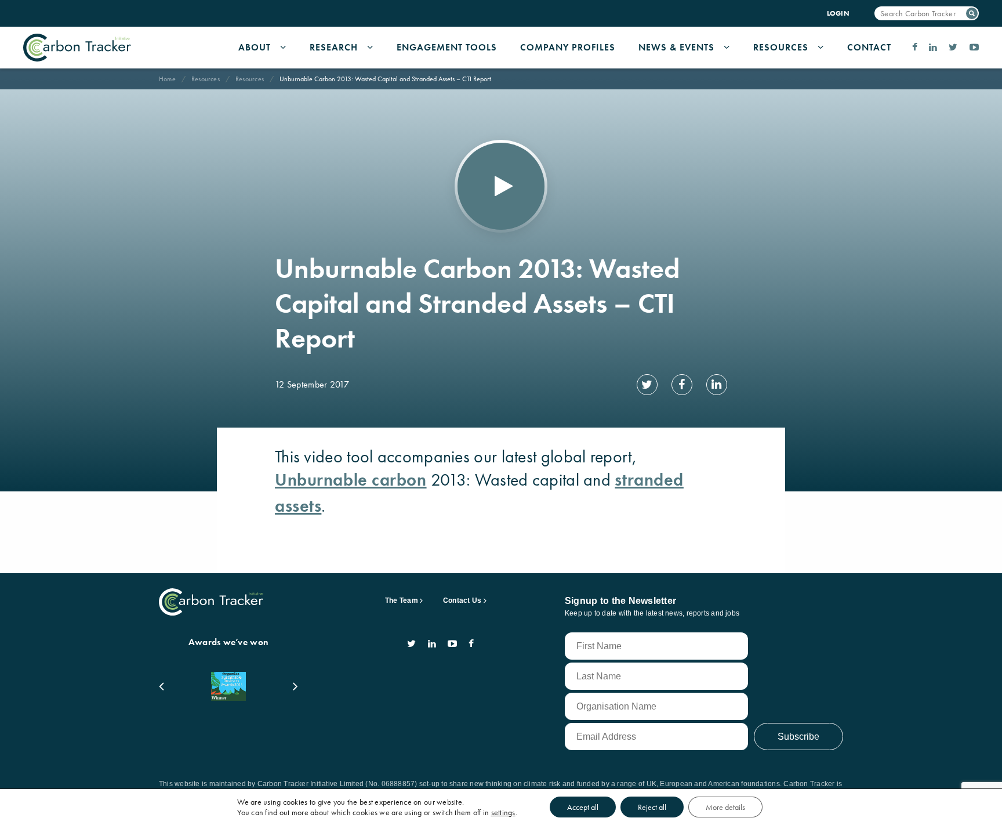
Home (167, 79)
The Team (401, 600)
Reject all (652, 807)
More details (725, 807)
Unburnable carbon (351, 480)
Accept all (582, 807)
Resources (780, 47)
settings (503, 812)
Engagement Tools (447, 47)
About (254, 47)
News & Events (676, 47)
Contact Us (462, 600)
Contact (869, 47)
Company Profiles (567, 47)
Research (334, 47)
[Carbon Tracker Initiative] (77, 47)
